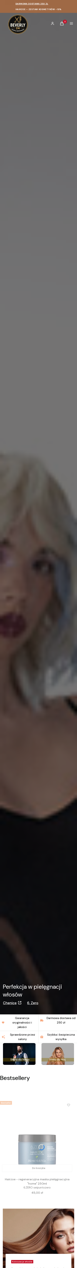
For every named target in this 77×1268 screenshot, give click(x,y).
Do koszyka (38, 1168)
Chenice (10, 1003)
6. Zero (32, 1003)
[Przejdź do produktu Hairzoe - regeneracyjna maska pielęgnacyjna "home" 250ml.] (37, 1136)
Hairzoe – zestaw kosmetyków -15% (38, 9)
